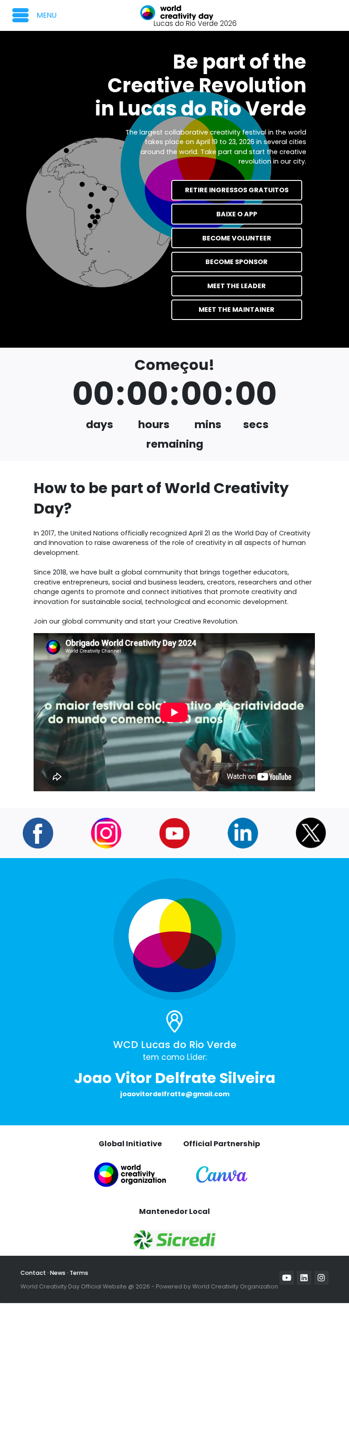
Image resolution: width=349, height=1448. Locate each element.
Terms (79, 1273)
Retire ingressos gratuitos (237, 190)
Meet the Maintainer (236, 309)
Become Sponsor (236, 261)
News (57, 1273)
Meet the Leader (236, 285)
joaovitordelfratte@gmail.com (174, 1093)
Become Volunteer (236, 238)
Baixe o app (236, 214)
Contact (33, 1273)
